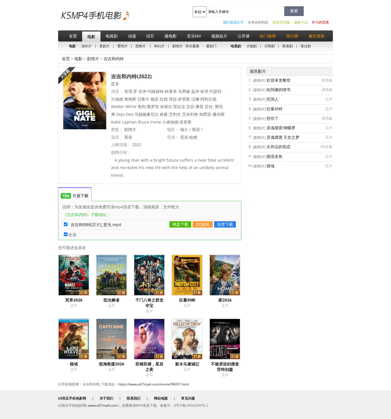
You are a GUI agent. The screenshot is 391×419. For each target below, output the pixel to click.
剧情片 (177, 46)
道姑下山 (301, 22)
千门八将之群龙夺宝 (149, 302)
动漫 (132, 36)
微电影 (171, 36)
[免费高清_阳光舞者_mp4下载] (115, 275)
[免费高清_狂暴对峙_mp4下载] (190, 275)
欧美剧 (288, 46)
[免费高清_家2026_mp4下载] (228, 275)
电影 (91, 36)
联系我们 (134, 398)
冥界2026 (73, 300)
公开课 (244, 36)
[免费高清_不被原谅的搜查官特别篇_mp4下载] (228, 339)
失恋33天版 (281, 22)
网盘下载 (180, 224)
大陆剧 (251, 46)
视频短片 (219, 36)
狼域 (74, 364)
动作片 (86, 46)
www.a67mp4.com (102, 405)
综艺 (150, 36)
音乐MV (194, 36)
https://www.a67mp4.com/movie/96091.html (153, 384)
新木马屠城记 (187, 364)
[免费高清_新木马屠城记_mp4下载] (190, 339)
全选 (72, 234)
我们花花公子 (233, 22)
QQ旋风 (203, 224)
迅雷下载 (225, 224)
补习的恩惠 (320, 22)
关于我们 (106, 398)
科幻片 (159, 46)
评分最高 (192, 46)
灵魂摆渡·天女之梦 (282, 137)
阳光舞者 (112, 300)
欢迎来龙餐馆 (278, 80)
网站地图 (161, 398)
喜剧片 (104, 46)
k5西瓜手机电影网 (85, 19)
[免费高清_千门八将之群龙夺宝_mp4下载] (152, 275)
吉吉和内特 (113, 58)
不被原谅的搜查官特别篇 (225, 366)
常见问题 (188, 398)
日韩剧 (269, 46)
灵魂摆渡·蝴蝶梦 (280, 127)
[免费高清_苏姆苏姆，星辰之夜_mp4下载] (152, 339)
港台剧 (306, 46)
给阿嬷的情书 (278, 89)
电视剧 (112, 36)
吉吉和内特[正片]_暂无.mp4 (96, 224)
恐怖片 (140, 46)
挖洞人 (272, 99)
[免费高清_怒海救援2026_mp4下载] (115, 339)
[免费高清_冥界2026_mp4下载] (77, 275)
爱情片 (122, 46)
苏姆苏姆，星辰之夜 (149, 366)
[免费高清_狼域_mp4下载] (77, 339)
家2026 (225, 300)
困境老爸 (274, 156)
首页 (73, 36)
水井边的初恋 (258, 22)
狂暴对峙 (187, 300)
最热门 (211, 46)
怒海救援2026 (111, 364)
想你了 (272, 118)
